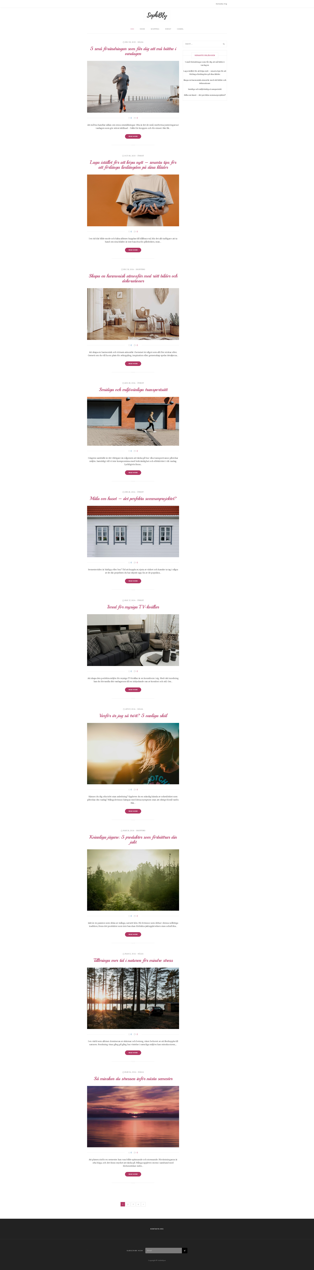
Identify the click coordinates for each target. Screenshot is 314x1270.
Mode (142, 29)
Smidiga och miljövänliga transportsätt (133, 389)
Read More (133, 136)
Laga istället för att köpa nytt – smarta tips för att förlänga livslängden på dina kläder (133, 164)
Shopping (155, 29)
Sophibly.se (157, 16)
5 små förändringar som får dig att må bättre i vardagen (133, 51)
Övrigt (168, 29)
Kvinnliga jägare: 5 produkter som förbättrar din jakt (133, 839)
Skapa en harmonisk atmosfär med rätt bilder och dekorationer (133, 278)
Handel (180, 29)
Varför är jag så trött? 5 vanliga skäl (133, 715)
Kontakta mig (221, 4)
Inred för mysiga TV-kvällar (133, 607)
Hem (132, 29)
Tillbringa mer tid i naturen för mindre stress (133, 960)
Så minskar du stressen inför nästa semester (133, 1078)
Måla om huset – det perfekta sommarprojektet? (133, 498)
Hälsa (140, 42)
